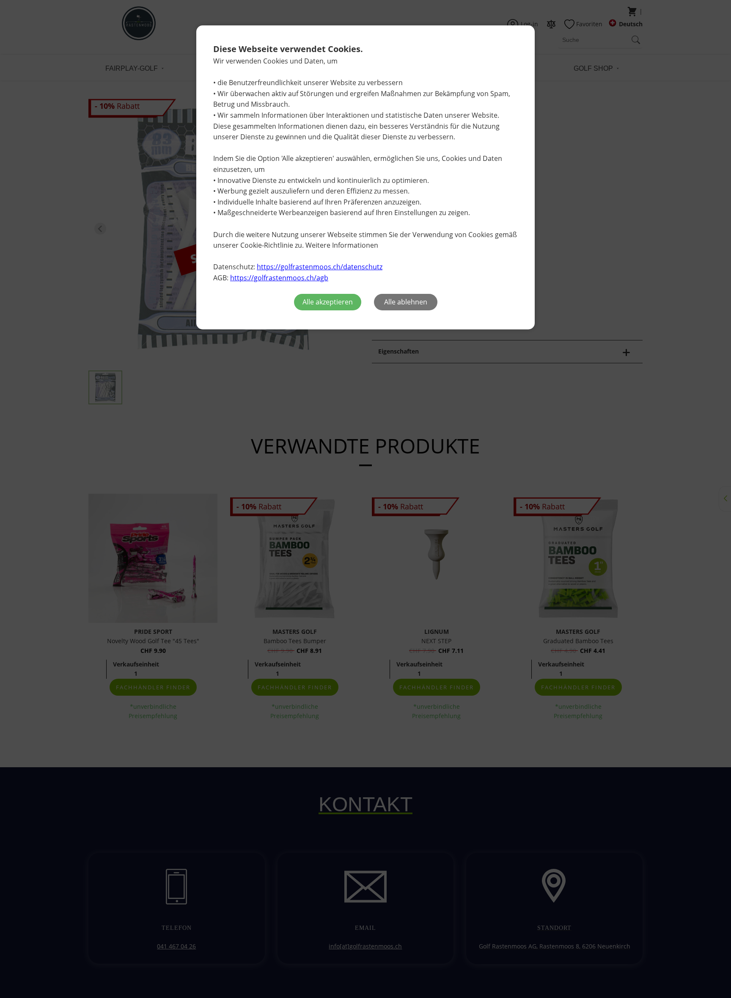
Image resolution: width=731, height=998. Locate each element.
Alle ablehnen (405, 302)
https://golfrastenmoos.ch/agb (279, 277)
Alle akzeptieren (327, 302)
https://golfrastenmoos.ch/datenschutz (319, 266)
